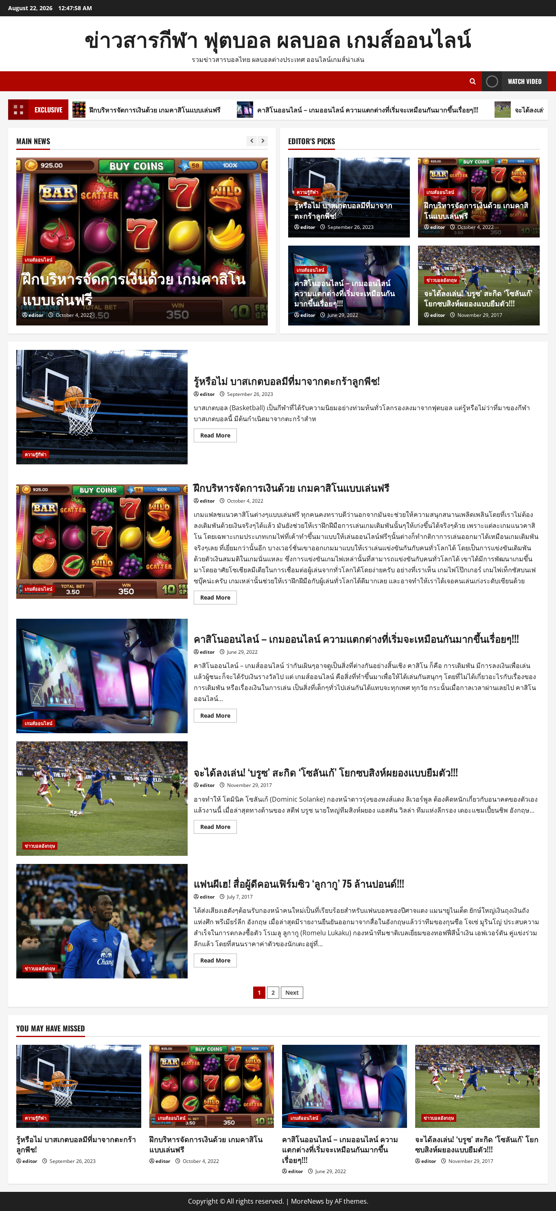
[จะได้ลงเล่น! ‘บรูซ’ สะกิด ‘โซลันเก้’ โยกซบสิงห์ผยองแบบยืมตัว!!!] (477, 1086)
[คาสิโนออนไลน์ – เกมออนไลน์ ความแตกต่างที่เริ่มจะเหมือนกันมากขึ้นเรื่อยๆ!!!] (344, 1086)
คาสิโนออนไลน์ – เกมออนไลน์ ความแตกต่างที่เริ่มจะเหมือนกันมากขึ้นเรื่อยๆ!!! (311, 109)
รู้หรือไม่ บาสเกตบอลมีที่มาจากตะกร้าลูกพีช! (343, 210)
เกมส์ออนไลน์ (39, 260)
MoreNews (307, 1201)
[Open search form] (473, 81)
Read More (218, 436)
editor (35, 315)
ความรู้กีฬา (307, 192)
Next (292, 992)
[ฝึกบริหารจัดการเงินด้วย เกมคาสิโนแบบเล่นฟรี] (142, 241)
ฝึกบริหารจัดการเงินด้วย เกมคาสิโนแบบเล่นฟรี (98, 109)
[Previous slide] (252, 141)
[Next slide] (263, 141)
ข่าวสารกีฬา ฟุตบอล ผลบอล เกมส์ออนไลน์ (278, 38)
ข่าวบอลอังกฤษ (442, 280)
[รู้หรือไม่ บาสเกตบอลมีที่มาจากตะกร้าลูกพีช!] (78, 1086)
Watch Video (525, 81)
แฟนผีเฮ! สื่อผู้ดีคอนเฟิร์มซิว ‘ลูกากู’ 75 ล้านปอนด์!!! (102, 921)
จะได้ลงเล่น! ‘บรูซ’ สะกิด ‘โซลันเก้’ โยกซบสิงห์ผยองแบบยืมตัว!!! (478, 298)
